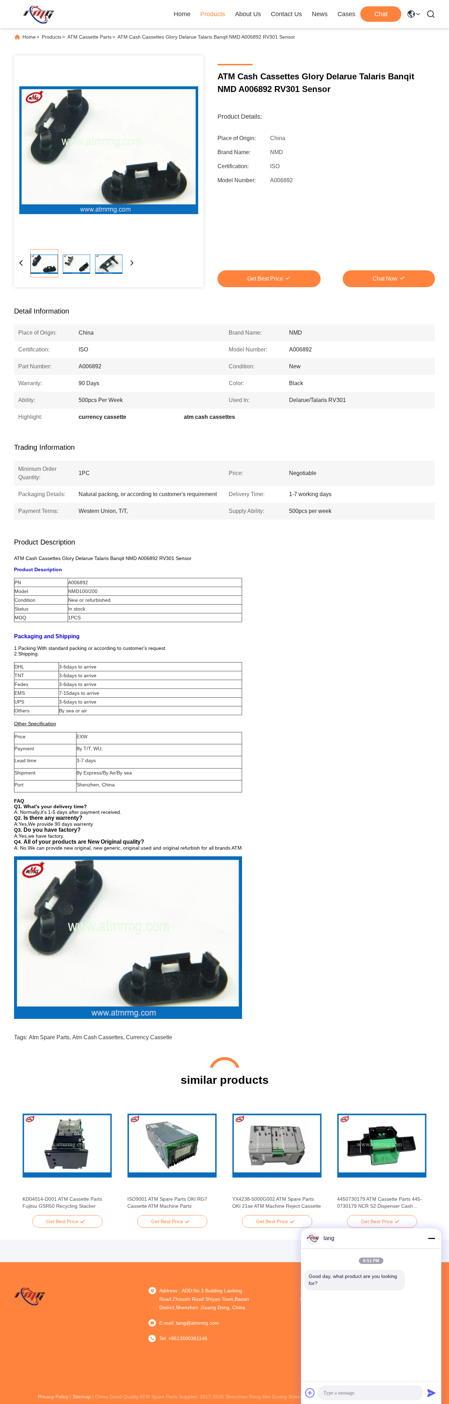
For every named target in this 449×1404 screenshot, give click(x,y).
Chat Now (385, 279)
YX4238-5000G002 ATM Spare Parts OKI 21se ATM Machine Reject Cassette (276, 1202)
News (320, 14)
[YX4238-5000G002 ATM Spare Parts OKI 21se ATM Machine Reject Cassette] (277, 1146)
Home (182, 14)
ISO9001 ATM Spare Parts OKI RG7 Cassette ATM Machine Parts (167, 1202)
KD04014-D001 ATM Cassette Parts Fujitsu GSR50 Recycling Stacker (62, 1202)
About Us (248, 14)
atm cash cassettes (97, 1037)
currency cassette (149, 1037)
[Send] (431, 1392)
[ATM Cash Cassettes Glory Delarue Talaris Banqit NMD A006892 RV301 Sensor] (108, 150)
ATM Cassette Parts (89, 37)
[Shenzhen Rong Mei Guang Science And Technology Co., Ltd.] (38, 14)
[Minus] (431, 1238)
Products (212, 14)
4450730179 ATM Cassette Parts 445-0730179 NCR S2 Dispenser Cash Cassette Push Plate (379, 1202)
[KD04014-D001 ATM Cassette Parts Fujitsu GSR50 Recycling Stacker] (67, 1146)
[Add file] (310, 1392)
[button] (31, 1158)
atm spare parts (49, 1037)
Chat (381, 14)
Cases (346, 14)
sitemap (82, 1396)
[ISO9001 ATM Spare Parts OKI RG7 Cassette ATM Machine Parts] (172, 1146)
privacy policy (53, 1396)
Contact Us (286, 14)
